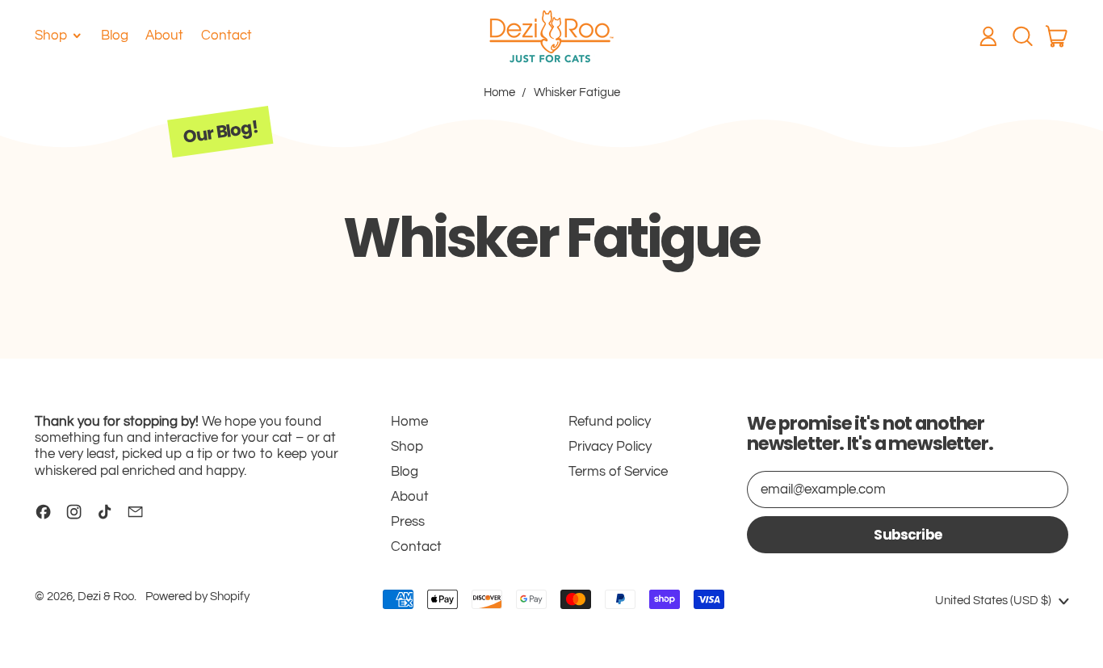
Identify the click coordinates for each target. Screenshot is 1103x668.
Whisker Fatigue (577, 92)
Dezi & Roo (106, 596)
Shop (407, 446)
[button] (1022, 36)
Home (499, 92)
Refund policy (609, 421)
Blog (114, 35)
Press (408, 522)
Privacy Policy (610, 446)
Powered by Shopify (197, 596)
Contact (226, 35)
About (164, 35)
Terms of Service (618, 471)
